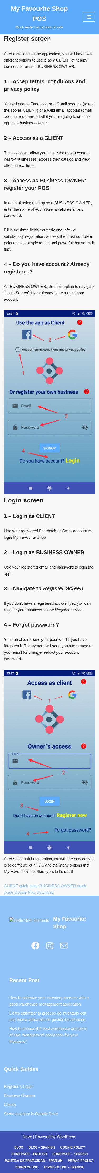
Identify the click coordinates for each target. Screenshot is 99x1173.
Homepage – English (29, 1154)
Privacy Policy (81, 1161)
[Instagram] (49, 945)
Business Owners (19, 1095)
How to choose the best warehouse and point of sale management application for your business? (48, 1035)
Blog (18, 1147)
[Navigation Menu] (89, 17)
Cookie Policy (72, 1147)
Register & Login (18, 1086)
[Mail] (64, 945)
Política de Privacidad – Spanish (34, 1161)
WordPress (66, 1136)
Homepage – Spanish (70, 1154)
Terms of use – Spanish (64, 1167)
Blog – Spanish (42, 1147)
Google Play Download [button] (34, 892)
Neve (27, 1136)
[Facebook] (35, 945)
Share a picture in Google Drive (31, 1113)
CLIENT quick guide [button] (22, 886)
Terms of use (26, 1167)
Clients (10, 1104)
